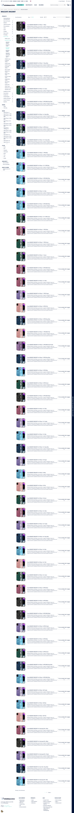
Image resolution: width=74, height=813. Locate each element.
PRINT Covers (7, 38)
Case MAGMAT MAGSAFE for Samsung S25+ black (37, 741)
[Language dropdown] (30, 1)
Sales (35, 5)
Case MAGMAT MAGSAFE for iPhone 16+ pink (36, 562)
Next (49, 792)
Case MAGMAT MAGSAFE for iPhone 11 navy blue (37, 63)
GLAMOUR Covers (7, 61)
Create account (58, 803)
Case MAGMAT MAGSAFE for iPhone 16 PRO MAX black (38, 613)
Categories (20, 5)
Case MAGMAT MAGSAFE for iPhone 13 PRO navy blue (38, 319)
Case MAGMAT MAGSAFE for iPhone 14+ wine (37, 280)
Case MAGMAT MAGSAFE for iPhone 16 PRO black (37, 600)
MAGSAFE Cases (8, 40)
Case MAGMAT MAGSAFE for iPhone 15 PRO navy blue (38, 357)
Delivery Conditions (47, 801)
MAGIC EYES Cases (7, 74)
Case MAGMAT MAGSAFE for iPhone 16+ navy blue (38, 536)
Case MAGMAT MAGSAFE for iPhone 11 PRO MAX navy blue (39, 75)
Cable (5, 27)
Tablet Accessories (7, 24)
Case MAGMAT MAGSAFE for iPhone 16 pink (36, 485)
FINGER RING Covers (7, 80)
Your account (58, 798)
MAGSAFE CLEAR (8, 45)
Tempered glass (6, 96)
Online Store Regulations (22, 800)
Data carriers (6, 33)
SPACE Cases (7, 86)
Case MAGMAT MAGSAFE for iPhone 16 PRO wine (37, 587)
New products (34, 801)
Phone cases (6, 36)
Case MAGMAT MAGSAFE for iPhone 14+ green (37, 88)
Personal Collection (47, 805)
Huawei (18, 1)
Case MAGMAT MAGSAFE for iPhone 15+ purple (37, 421)
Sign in (56, 801)
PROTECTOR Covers (7, 72)
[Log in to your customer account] (70, 5)
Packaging (5, 34)
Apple (11, 1)
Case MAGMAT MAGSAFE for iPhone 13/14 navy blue (38, 139)
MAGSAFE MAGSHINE (8, 54)
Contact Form (46, 800)
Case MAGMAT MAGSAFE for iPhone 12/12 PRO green (38, 216)
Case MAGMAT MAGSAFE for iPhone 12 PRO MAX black (38, 50)
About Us (21, 802)
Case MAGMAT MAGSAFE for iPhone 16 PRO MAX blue (38, 677)
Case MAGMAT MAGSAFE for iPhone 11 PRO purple (38, 293)
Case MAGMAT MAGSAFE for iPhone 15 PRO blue (37, 370)
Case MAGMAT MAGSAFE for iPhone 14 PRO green (37, 127)
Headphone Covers (7, 91)
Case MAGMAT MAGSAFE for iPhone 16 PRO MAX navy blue (39, 664)
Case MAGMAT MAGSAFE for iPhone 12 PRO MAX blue (38, 178)
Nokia (27, 1)
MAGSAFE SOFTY (8, 56)
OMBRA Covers (8, 59)
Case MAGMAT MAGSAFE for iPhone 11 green (36, 255)
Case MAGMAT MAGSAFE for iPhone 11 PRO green (37, 242)
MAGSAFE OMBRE (8, 51)
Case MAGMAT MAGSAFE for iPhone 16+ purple (37, 523)
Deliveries (41, 5)
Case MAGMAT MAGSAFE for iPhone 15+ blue (36, 434)
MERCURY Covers (8, 87)
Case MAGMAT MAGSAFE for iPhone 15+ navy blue (38, 447)
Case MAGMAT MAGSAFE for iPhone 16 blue (36, 472)
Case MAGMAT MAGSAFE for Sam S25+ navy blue (37, 766)
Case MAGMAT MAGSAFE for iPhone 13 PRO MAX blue (38, 203)
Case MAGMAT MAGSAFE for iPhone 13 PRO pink (37, 306)
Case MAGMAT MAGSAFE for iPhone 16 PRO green (37, 651)
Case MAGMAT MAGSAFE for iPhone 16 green (36, 498)
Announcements (23, 807)
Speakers (5, 101)
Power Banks (6, 93)
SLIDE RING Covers (7, 67)
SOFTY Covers (7, 69)
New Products (29, 5)
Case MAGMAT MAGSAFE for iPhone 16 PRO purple (38, 626)
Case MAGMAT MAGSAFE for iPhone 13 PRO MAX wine (38, 267)
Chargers (5, 31)
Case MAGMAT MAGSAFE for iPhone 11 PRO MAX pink (38, 331)
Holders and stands (7, 98)
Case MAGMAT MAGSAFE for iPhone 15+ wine (37, 408)
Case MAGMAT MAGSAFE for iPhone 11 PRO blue (37, 152)
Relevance (68, 17)
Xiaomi (22, 1)
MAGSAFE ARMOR (8, 43)
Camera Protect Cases (8, 77)
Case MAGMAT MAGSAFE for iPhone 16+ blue (36, 549)
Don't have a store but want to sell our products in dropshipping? (47, 808)
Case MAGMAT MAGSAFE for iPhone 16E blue (36, 702)
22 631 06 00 (6, 805)
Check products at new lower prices (7, 19)
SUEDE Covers (7, 63)
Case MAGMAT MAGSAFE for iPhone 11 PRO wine (37, 229)
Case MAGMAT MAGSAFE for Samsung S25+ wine (37, 728)
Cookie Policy (22, 804)
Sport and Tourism (7, 21)
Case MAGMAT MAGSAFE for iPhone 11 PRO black (37, 37)
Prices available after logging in (64, 26)
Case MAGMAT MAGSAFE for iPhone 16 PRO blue (37, 638)
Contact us (69, 1)
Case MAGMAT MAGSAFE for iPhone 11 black (36, 24)
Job (20, 805)
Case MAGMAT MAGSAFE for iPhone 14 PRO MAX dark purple (40, 344)
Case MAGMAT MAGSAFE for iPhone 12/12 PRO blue (38, 165)
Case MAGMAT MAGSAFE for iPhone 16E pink (36, 715)
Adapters (5, 22)
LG (24, 1)
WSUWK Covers (8, 89)
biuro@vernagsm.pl (8, 806)
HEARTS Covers (8, 65)
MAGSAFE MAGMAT (8, 48)
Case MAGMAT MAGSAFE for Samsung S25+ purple (38, 754)
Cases (5, 29)
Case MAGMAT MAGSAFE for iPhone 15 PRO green (37, 383)
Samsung (15, 1)
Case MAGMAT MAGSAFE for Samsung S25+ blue (37, 779)
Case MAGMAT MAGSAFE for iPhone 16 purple (37, 459)
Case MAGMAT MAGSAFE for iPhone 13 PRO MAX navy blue (39, 101)
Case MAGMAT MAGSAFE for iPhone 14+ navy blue (38, 114)
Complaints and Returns (46, 803)
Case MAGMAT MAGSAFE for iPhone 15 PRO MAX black (38, 395)
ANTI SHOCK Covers (7, 82)
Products (4, 16)
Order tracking (58, 800)
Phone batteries (6, 26)
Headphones (6, 94)
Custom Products (7, 100)
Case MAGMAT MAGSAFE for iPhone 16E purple (37, 690)
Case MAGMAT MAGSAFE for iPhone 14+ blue (36, 191)
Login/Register (62, 1)
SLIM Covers (7, 84)
